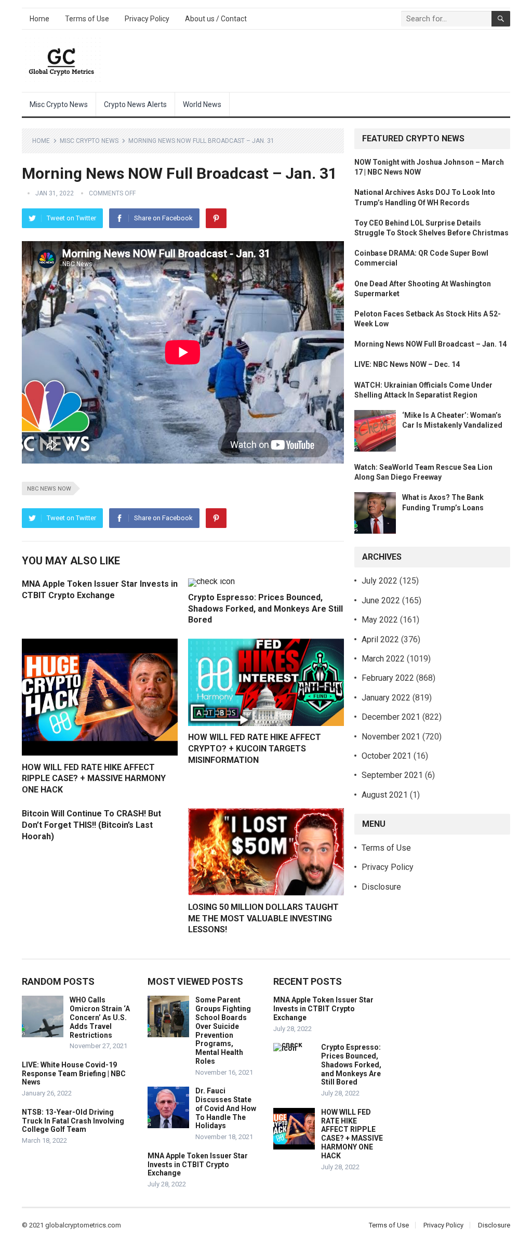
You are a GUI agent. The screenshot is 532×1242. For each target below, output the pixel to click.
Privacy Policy (147, 19)
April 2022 (380, 639)
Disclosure (381, 887)
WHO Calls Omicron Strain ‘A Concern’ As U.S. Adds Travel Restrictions (100, 1017)
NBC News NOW (49, 488)
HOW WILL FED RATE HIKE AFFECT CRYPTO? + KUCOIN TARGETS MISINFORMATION (254, 748)
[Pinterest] (216, 218)
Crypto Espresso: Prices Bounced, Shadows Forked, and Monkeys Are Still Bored (265, 608)
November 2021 (391, 737)
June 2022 (381, 600)
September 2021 (392, 775)
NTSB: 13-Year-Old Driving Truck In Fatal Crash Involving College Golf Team (73, 1121)
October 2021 (386, 756)
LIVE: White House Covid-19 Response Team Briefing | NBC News (74, 1074)
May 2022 (380, 620)
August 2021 (385, 795)
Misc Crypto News (59, 104)
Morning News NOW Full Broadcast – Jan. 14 (430, 344)
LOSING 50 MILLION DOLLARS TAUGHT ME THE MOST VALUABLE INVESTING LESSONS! (263, 918)
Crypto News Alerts (135, 104)
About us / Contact (216, 19)
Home (39, 19)
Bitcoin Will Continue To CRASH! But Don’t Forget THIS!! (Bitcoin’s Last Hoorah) (91, 825)
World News (202, 104)
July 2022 (379, 581)
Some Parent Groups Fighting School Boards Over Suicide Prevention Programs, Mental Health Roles (223, 1030)
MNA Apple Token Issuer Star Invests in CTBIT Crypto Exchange (198, 1165)
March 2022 (383, 659)
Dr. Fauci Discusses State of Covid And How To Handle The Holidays (225, 1108)
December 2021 (391, 717)
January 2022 (386, 698)
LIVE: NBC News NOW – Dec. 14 (407, 364)
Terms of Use (87, 19)
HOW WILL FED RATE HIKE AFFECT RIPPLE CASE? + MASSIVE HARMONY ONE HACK (94, 778)
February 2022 (388, 678)
